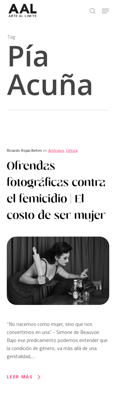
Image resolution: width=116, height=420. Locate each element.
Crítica (72, 150)
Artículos (56, 150)
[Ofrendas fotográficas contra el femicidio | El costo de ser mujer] (58, 316)
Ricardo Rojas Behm (24, 150)
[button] (105, 11)
